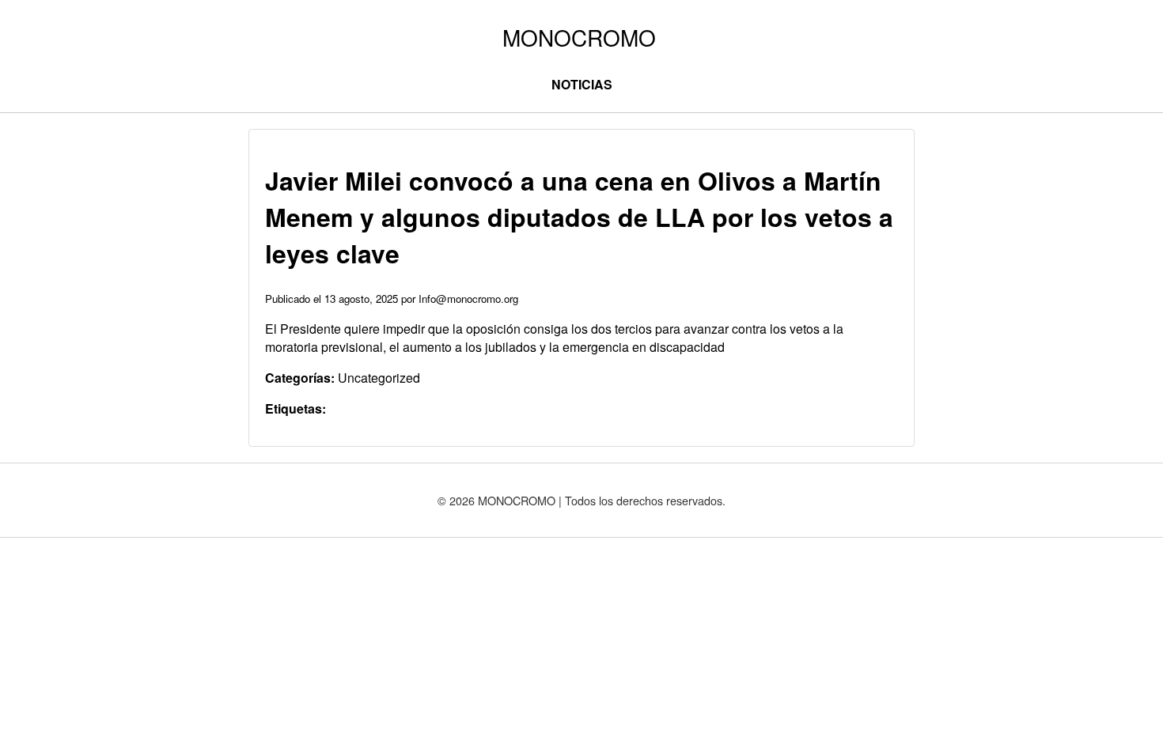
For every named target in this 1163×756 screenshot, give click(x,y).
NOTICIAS (581, 84)
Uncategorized (379, 378)
